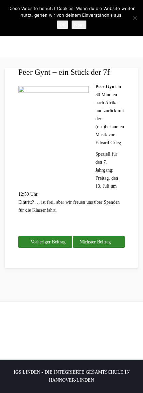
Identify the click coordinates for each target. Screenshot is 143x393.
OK (63, 24)
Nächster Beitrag (95, 241)
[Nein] (134, 18)
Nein (79, 24)
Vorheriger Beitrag (48, 241)
